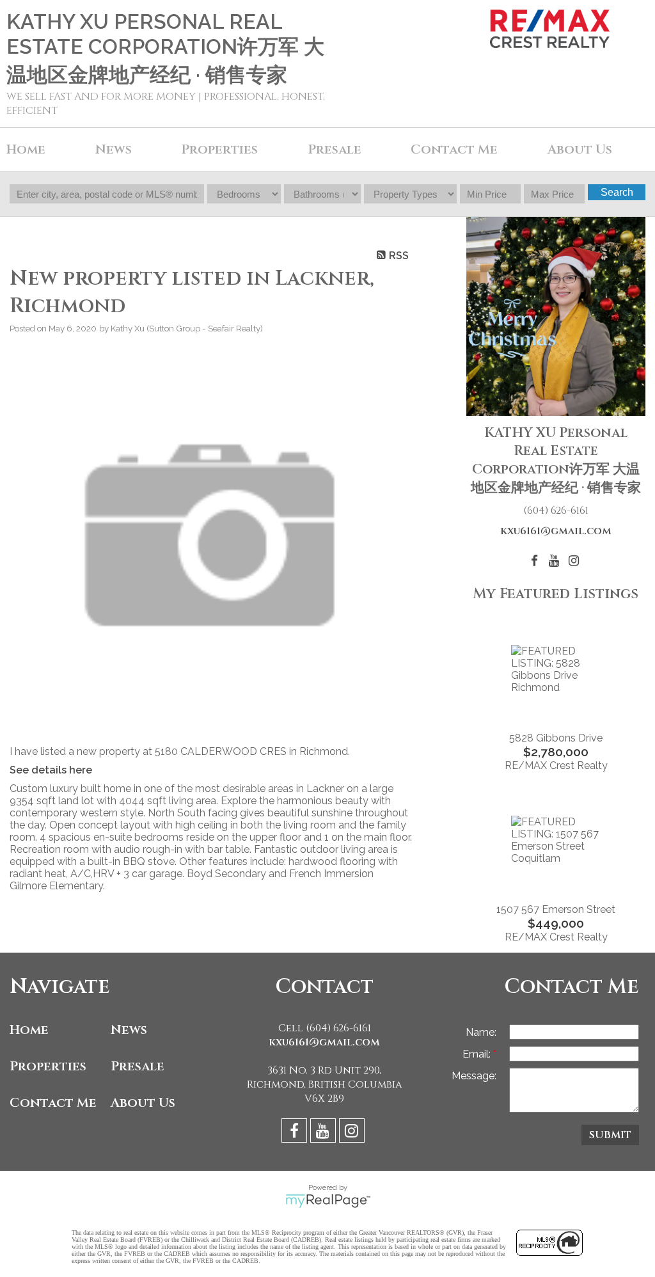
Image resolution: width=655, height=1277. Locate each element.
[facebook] (295, 1133)
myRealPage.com (328, 1201)
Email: (477, 1054)
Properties (48, 1066)
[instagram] (353, 1133)
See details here (51, 770)
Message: (474, 1076)
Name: (481, 1032)
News (129, 1029)
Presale (137, 1066)
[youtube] (324, 1133)
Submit (610, 1135)
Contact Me (454, 149)
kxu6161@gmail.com (556, 531)
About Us (143, 1102)
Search (617, 192)
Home (25, 149)
